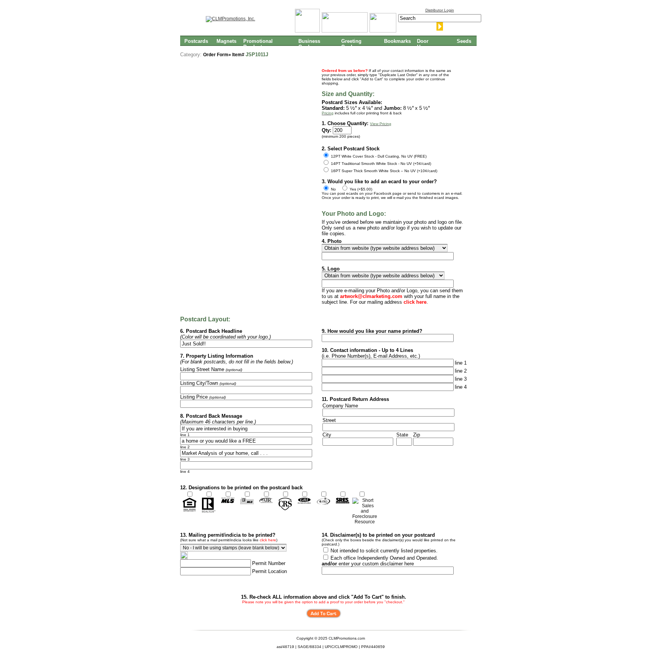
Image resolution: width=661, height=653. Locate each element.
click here (268, 540)
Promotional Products (258, 43)
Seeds (464, 41)
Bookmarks (397, 41)
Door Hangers (426, 43)
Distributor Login (439, 10)
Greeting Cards (351, 43)
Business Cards (309, 43)
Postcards (196, 41)
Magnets (226, 41)
